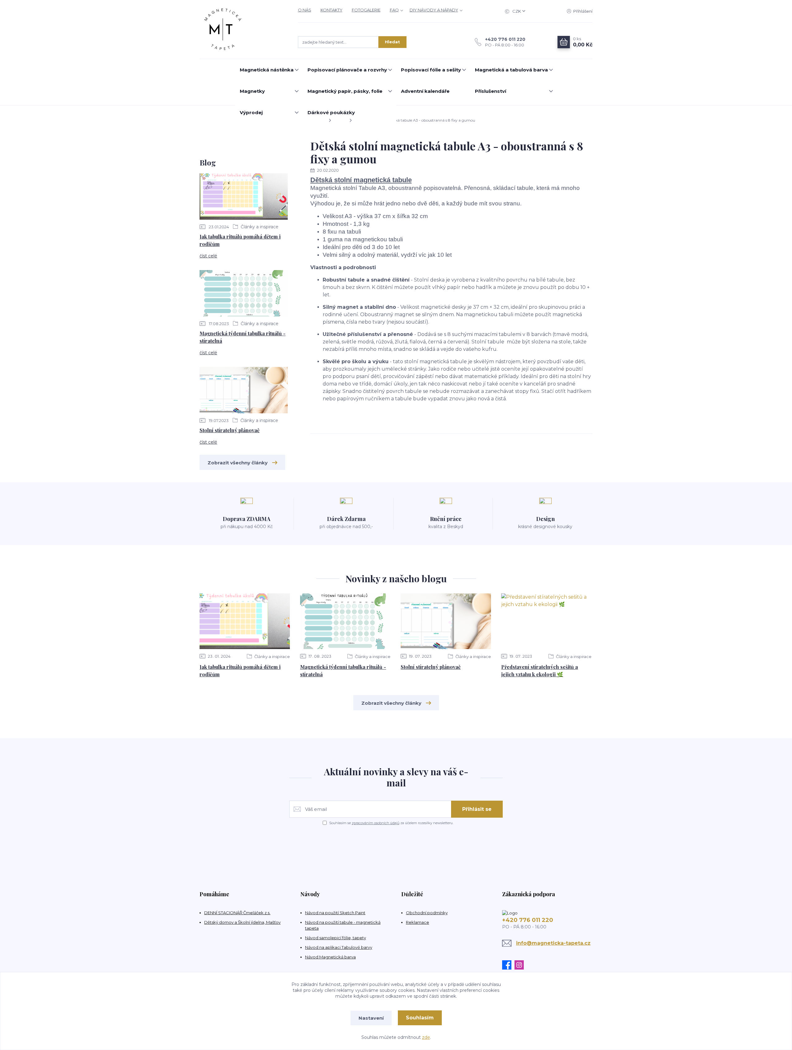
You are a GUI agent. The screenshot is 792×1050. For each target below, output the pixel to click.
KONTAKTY (331, 9)
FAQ (394, 9)
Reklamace (417, 922)
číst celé (208, 256)
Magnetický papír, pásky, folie (345, 91)
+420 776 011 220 (505, 39)
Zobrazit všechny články (238, 463)
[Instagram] (520, 965)
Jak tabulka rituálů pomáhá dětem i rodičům (240, 240)
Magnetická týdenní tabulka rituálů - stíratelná (243, 337)
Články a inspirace (258, 227)
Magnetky (252, 91)
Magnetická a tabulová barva (511, 70)
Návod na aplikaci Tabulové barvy (338, 947)
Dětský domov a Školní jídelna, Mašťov (242, 922)
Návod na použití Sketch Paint (335, 912)
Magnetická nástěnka (267, 70)
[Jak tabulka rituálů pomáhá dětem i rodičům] (244, 197)
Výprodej (251, 112)
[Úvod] (243, 29)
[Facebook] (508, 965)
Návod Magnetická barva (330, 956)
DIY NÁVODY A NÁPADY (434, 9)
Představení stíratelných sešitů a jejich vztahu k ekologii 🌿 (539, 671)
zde (426, 1037)
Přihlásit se (477, 809)
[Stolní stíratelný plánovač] (244, 391)
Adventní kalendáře (425, 91)
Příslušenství (490, 91)
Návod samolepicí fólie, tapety (335, 937)
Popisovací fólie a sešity (431, 70)
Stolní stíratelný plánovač (230, 430)
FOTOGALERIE (366, 9)
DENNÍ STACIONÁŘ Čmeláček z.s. (237, 912)
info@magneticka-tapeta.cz (553, 943)
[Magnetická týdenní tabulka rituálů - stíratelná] (244, 294)
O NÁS (304, 9)
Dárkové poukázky (331, 112)
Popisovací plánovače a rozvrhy (347, 70)
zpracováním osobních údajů (375, 823)
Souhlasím (420, 1018)
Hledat (392, 41)
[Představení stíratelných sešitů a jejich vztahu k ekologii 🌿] (546, 621)
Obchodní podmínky (427, 912)
